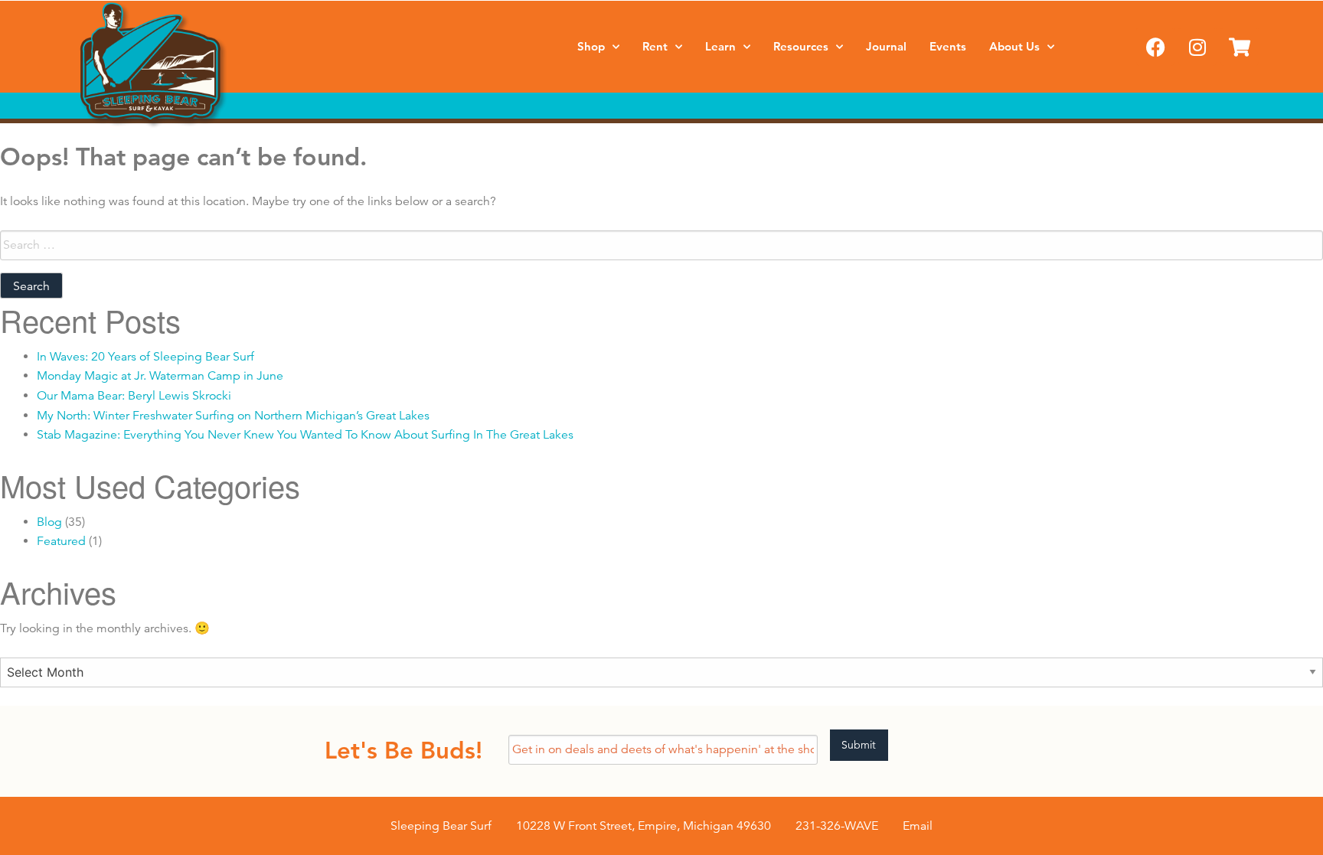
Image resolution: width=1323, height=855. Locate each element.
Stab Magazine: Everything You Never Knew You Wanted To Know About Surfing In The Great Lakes (305, 434)
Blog (49, 522)
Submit (858, 745)
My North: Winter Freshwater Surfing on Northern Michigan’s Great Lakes (233, 415)
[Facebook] (1155, 47)
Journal (886, 46)
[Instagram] (1197, 47)
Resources (800, 46)
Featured (61, 541)
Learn (720, 46)
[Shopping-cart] (1239, 47)
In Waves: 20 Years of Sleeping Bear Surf (145, 356)
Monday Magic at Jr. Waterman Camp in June (160, 375)
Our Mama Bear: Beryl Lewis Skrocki (134, 395)
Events (947, 46)
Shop (591, 46)
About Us (1014, 46)
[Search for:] (661, 245)
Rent (655, 46)
